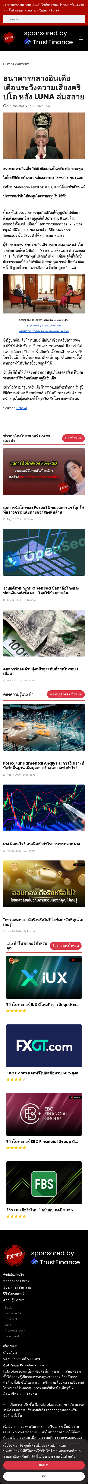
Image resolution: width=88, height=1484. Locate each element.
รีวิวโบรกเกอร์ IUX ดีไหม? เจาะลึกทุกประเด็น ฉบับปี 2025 (43, 1007)
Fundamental (13, 1313)
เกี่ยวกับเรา (11, 1352)
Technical (11, 1319)
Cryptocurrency (15, 1330)
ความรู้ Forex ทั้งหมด (66, 694)
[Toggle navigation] (81, 38)
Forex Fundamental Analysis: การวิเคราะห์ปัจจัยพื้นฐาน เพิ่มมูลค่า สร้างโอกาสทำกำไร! (43, 765)
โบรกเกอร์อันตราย (17, 1287)
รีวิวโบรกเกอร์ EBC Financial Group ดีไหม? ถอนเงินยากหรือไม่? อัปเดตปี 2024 (40, 1144)
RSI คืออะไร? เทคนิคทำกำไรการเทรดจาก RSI (41, 843)
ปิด (44, 1476)
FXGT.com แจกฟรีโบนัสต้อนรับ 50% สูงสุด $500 (43, 1075)
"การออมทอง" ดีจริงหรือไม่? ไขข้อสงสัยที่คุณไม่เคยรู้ (43, 922)
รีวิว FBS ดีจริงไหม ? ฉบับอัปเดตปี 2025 (39, 1210)
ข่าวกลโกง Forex (16, 1281)
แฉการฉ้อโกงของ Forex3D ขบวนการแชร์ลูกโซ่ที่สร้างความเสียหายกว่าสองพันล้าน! (43, 510)
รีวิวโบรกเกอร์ (13, 1294)
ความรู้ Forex (13, 1300)
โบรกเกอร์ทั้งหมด (66, 946)
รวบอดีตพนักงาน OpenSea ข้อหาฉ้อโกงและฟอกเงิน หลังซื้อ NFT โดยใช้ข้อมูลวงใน (41, 590)
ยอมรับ (44, 1465)
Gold (8, 1324)
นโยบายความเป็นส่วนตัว (56, 1456)
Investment (12, 1336)
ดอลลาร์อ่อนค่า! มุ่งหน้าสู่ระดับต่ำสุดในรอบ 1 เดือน (40, 671)
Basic (8, 1307)
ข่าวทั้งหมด (73, 438)
